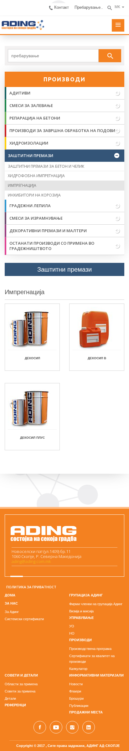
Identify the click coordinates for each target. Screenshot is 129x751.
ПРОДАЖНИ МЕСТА (86, 712)
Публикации (78, 706)
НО (72, 633)
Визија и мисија (81, 611)
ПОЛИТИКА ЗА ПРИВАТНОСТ (31, 587)
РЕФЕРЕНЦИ (15, 705)
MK (117, 7)
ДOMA (10, 595)
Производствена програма (90, 649)
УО (71, 626)
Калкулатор (78, 669)
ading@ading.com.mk (31, 561)
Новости (76, 684)
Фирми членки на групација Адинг (95, 604)
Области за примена (21, 684)
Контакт (61, 7)
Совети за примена (20, 691)
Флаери (75, 691)
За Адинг (12, 612)
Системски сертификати (24, 619)
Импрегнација (24, 292)
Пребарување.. (89, 7)
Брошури (76, 698)
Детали (10, 698)
